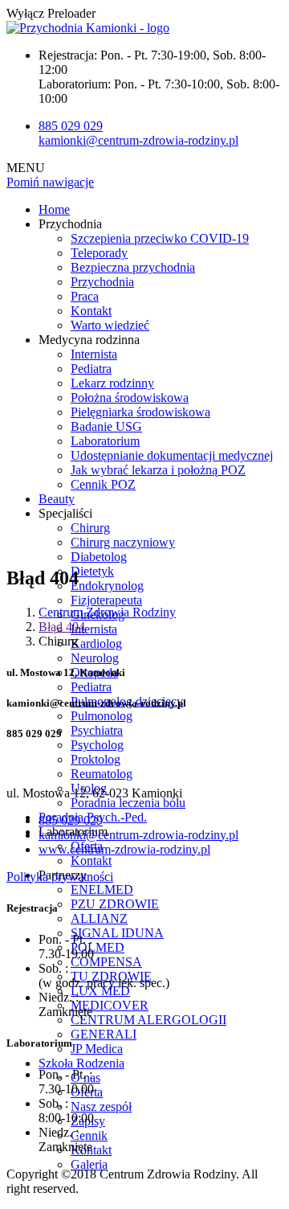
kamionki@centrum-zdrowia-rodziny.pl (138, 140)
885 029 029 (71, 126)
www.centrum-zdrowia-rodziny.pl (124, 849)
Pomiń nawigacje (50, 182)
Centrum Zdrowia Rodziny (107, 612)
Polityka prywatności (59, 876)
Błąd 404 (62, 626)
